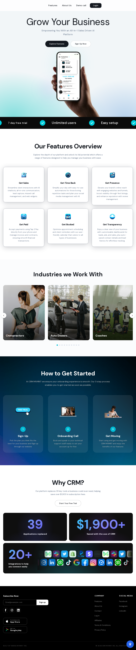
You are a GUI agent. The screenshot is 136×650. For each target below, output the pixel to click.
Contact (98, 611)
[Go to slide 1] (57, 345)
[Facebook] (5, 610)
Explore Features (57, 44)
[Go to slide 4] (64, 345)
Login (95, 5)
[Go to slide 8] (74, 345)
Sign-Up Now (80, 44)
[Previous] (3, 315)
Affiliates (98, 620)
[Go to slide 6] (69, 345)
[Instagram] (12, 610)
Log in (97, 616)
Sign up (42, 602)
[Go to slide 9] (76, 345)
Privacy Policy (100, 630)
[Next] (132, 315)
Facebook (123, 601)
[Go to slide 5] (66, 345)
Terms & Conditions (103, 625)
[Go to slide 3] (62, 345)
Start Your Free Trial (68, 503)
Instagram (123, 606)
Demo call (81, 5)
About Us (66, 5)
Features (52, 5)
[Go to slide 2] (59, 345)
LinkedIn (122, 611)
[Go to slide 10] (78, 345)
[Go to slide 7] (71, 345)
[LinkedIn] (18, 610)
